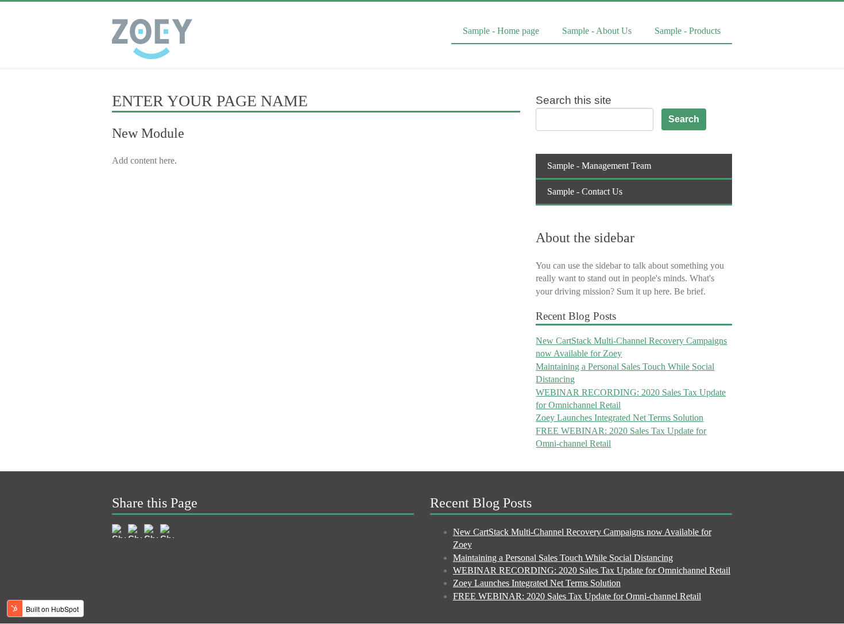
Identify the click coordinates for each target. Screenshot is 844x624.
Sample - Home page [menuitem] (501, 31)
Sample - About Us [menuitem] (597, 31)
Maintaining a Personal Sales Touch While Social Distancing (563, 558)
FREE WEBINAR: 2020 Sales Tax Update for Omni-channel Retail (577, 596)
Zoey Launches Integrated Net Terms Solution (619, 418)
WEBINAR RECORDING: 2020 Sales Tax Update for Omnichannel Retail (591, 570)
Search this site (573, 100)
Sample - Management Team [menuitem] (599, 165)
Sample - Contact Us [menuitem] (584, 191)
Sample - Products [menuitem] (688, 31)
